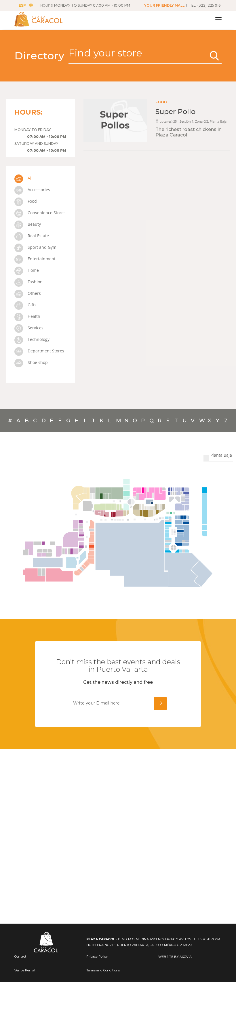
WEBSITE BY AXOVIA (175, 957)
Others (33, 293)
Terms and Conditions (103, 970)
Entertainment (41, 258)
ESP (22, 5)
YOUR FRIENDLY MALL (164, 5)
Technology (38, 339)
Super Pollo (175, 111)
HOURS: (85, 5)
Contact (20, 956)
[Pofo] (45, 19)
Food (31, 201)
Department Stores (45, 351)
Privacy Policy (97, 956)
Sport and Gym (41, 247)
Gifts (31, 304)
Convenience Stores (46, 212)
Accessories (38, 189)
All (29, 178)
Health (33, 316)
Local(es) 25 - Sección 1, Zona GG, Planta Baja (193, 121)
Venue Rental (24, 970)
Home (32, 270)
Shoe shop (37, 362)
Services (34, 328)
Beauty (33, 224)
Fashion (34, 281)
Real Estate (37, 235)
